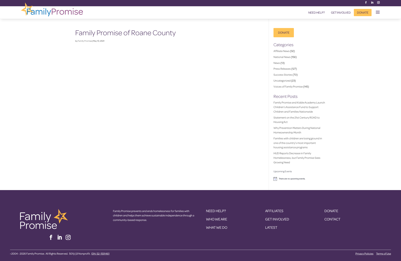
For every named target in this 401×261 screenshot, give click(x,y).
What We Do (216, 227)
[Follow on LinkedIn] (372, 2)
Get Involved (341, 12)
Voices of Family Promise (288, 86)
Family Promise (85, 40)
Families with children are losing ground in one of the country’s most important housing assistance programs (297, 142)
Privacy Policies (364, 254)
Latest (271, 227)
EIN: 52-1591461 (100, 254)
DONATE (283, 32)
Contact (332, 219)
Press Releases (282, 69)
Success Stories (282, 75)
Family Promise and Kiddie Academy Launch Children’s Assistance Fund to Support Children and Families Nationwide (299, 107)
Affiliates (274, 210)
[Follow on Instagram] (378, 2)
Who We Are (216, 219)
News (276, 63)
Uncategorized (282, 81)
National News (281, 57)
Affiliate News (281, 51)
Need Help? (316, 12)
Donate (362, 12)
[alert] (299, 179)
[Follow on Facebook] (365, 2)
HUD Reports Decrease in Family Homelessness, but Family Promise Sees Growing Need (296, 157)
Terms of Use (383, 254)
